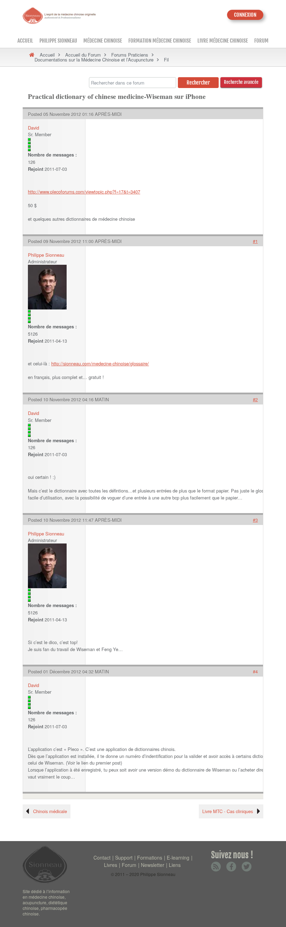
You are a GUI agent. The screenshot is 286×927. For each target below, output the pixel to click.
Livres (110, 864)
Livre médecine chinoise (222, 40)
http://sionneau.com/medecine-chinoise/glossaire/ (100, 363)
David (33, 127)
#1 (255, 241)
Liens (175, 864)
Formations (149, 857)
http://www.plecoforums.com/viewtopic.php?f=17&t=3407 (84, 191)
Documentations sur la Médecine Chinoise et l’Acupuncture (94, 59)
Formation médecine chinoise (159, 40)
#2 (255, 399)
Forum (261, 40)
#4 (255, 671)
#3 (255, 520)
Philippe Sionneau (58, 40)
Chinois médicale (50, 811)
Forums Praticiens (129, 54)
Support (124, 857)
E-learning (178, 857)
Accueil (25, 40)
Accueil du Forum (83, 54)
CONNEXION (245, 15)
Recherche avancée (241, 82)
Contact (102, 857)
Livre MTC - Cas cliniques (227, 811)
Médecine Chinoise (102, 40)
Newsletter (152, 864)
